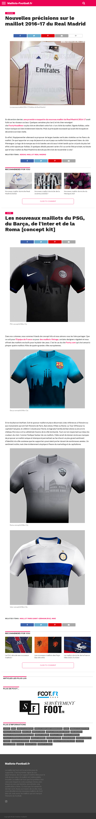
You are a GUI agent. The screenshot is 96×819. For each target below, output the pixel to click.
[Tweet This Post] (34, 35)
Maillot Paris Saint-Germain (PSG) (35, 618)
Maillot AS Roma (53, 738)
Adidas (23, 154)
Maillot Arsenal (38, 738)
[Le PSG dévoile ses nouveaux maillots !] (18, 652)
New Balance (76, 731)
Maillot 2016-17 (38, 731)
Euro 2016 (26, 731)
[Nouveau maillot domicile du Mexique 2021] (77, 188)
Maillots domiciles (25, 728)
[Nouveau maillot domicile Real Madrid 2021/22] (18, 188)
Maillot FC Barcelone (79, 728)
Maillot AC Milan (45, 744)
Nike (54, 618)
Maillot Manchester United (58, 731)
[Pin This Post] (48, 35)
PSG (50, 741)
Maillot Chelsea (41, 735)
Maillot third (56, 735)
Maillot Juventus (84, 738)
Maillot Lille (31, 744)
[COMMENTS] (75, 35)
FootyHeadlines (16, 125)
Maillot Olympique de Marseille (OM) (18, 735)
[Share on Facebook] (20, 35)
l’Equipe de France (24, 339)
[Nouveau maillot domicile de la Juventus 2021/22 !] (47, 188)
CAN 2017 (79, 741)
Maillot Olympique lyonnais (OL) (16, 738)
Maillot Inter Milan (38, 741)
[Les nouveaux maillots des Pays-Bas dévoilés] (47, 652)
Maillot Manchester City (64, 741)
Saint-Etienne (9, 744)
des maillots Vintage (49, 339)
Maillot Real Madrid (36, 154)
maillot (20, 744)
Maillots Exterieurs (20, 741)
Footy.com (71, 342)
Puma (66, 728)
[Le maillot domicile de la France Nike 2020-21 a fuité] (77, 652)
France (7, 741)
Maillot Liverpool (71, 735)
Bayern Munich (68, 738)
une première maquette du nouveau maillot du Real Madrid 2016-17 (55, 119)
